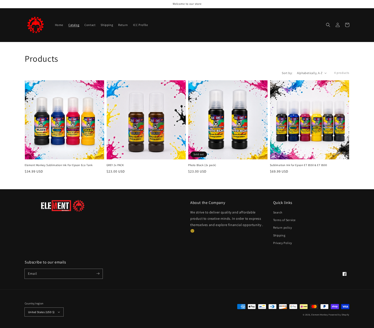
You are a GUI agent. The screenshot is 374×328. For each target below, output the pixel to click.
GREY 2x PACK (115, 165)
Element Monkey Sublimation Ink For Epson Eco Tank (58, 165)
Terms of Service (284, 220)
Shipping (279, 235)
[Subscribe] (98, 273)
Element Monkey (319, 314)
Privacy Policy (282, 243)
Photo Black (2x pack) (202, 165)
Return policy (282, 227)
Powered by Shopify (339, 314)
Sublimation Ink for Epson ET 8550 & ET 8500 (298, 165)
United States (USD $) (41, 312)
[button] (328, 25)
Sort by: (287, 73)
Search (278, 212)
